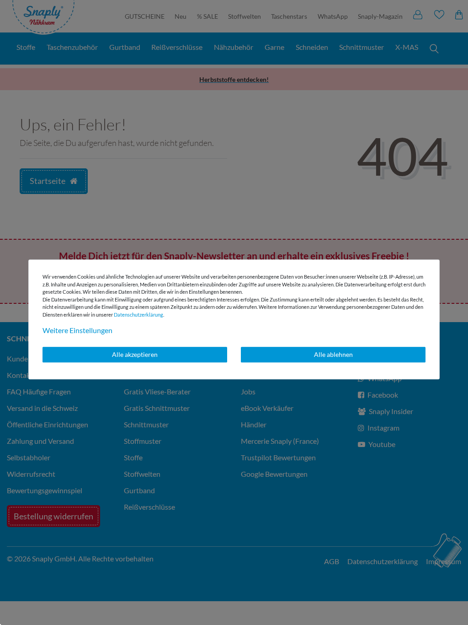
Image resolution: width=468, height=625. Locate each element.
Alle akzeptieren (135, 354)
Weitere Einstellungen (77, 330)
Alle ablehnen (333, 354)
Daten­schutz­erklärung (138, 315)
